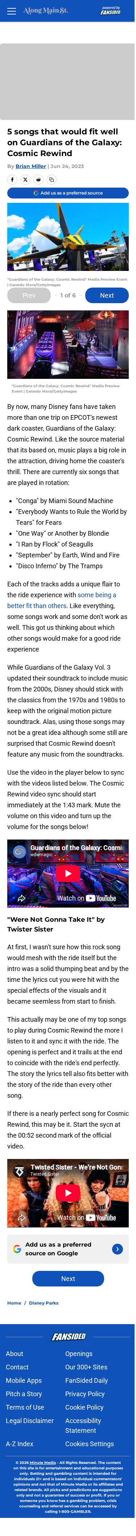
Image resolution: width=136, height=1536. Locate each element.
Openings (78, 1353)
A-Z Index (19, 1444)
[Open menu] (11, 11)
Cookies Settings (89, 1444)
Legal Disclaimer (30, 1420)
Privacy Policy (85, 1394)
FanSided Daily (86, 1380)
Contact (17, 1367)
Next (107, 295)
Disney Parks (43, 1303)
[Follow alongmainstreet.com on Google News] (117, 1249)
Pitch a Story (24, 1394)
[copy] (51, 180)
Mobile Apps (24, 1380)
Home (14, 1303)
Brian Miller (31, 166)
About (14, 1353)
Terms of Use (25, 1407)
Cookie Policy (84, 1407)
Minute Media (43, 1462)
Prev (29, 295)
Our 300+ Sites (86, 1367)
